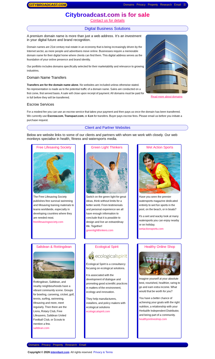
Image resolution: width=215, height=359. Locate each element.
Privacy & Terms (103, 352)
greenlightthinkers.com (99, 230)
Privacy (141, 4)
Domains (128, 4)
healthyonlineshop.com (153, 319)
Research (166, 4)
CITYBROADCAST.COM (47, 5)
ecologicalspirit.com (98, 311)
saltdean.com (41, 328)
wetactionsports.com (151, 228)
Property (153, 4)
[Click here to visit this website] (53, 192)
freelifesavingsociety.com (48, 221)
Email (177, 4)
